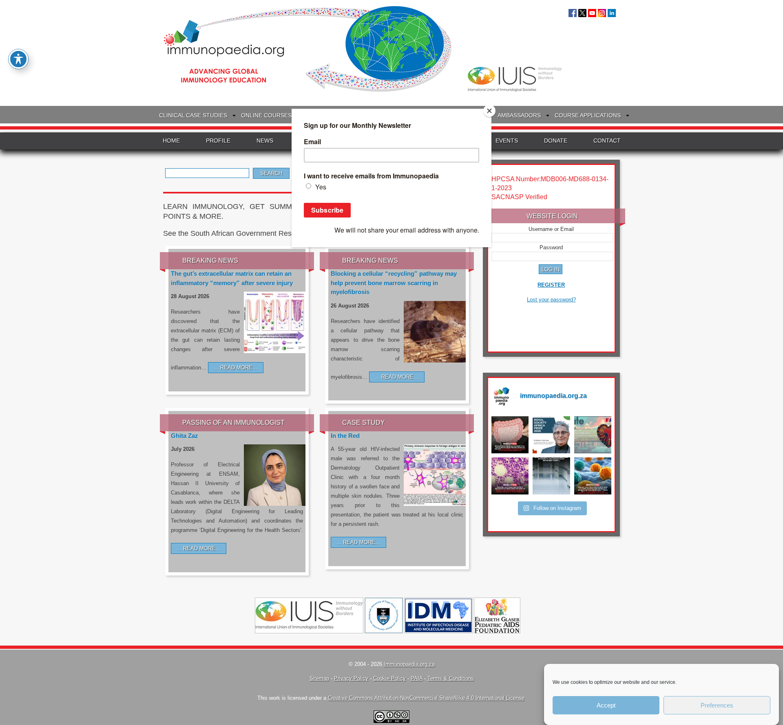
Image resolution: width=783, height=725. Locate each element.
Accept (606, 705)
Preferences (717, 705)
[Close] (489, 111)
